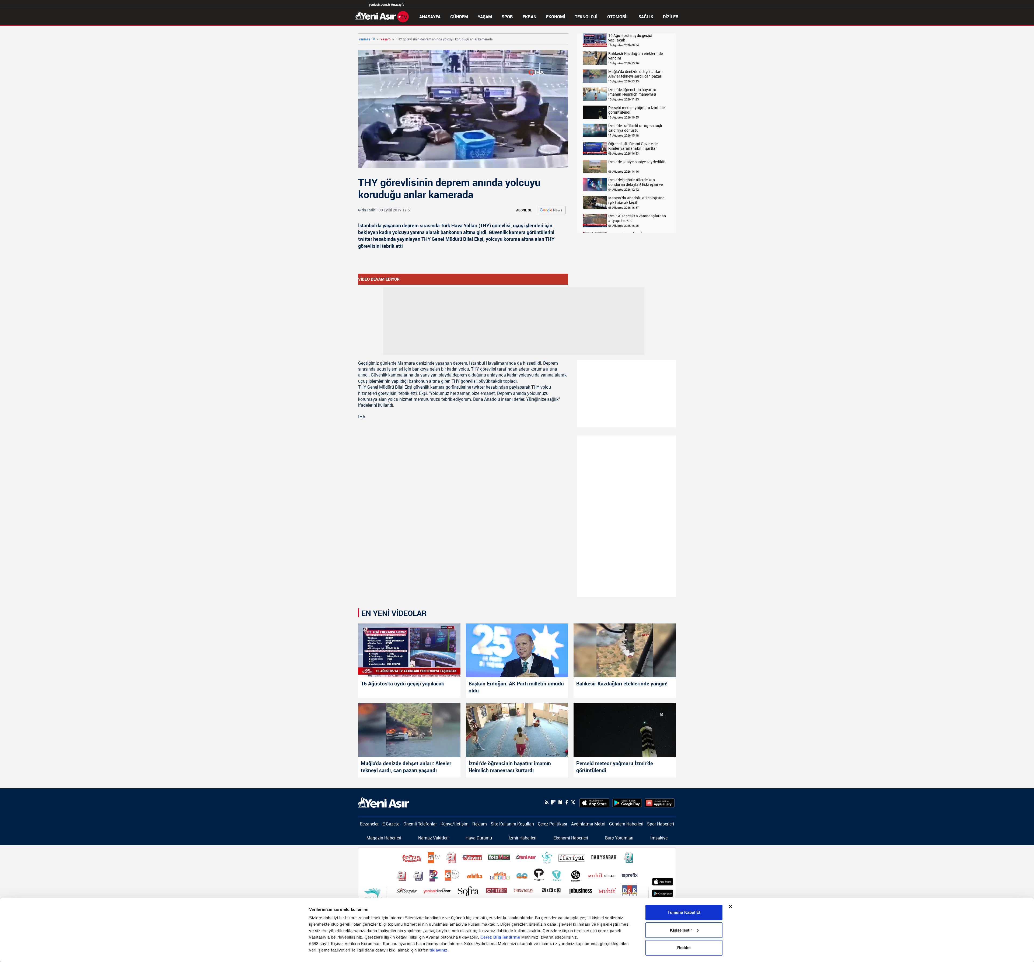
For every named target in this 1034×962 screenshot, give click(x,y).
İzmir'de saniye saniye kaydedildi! (636, 162)
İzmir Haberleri (522, 838)
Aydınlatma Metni (588, 824)
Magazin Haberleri (383, 838)
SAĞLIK (645, 17)
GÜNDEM (459, 17)
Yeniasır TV (367, 39)
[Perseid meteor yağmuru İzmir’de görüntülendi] (595, 112)
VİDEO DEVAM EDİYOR (379, 279)
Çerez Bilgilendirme (500, 937)
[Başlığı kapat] (730, 906)
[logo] (383, 801)
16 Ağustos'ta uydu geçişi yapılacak (630, 37)
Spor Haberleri (660, 824)
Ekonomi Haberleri (570, 838)
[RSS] (547, 802)
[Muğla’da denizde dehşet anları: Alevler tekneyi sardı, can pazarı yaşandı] (409, 730)
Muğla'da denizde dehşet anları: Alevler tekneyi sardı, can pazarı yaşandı (635, 73)
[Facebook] (566, 802)
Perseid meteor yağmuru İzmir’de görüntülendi (636, 110)
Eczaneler (369, 824)
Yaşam (385, 39)
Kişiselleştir (681, 930)
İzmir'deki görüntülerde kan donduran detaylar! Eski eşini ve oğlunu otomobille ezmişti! (635, 182)
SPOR (507, 17)
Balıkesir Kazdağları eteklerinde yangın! (635, 55)
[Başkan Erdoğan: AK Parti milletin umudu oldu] (517, 650)
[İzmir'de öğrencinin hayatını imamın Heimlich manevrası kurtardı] (595, 94)
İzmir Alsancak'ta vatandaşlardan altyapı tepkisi (637, 218)
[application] (463, 109)
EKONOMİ (555, 17)
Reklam (479, 824)
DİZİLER (671, 17)
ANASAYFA (430, 17)
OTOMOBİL (618, 17)
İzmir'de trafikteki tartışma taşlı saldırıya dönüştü (635, 128)
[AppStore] (594, 802)
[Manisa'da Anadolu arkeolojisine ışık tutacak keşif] (595, 203)
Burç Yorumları (619, 838)
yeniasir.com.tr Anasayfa (386, 4)
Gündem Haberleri (626, 824)
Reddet (684, 947)
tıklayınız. (439, 950)
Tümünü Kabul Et (684, 912)
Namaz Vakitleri (433, 838)
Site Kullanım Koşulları (512, 824)
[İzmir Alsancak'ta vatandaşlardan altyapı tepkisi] (595, 221)
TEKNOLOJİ (586, 17)
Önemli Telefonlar (420, 824)
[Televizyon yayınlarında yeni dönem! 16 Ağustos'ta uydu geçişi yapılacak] (595, 40)
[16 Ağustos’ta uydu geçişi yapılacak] (409, 650)
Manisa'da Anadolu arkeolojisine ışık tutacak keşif (636, 200)
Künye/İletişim (455, 824)
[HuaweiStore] (660, 802)
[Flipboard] (553, 802)
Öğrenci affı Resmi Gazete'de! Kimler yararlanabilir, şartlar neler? (633, 146)
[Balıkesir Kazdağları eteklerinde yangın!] (595, 58)
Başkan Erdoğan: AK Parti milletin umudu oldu (516, 687)
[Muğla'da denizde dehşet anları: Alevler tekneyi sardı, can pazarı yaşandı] (595, 76)
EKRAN (529, 17)
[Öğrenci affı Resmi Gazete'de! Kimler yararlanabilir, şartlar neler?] (595, 148)
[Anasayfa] (382, 16)
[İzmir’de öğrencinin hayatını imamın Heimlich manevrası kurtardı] (517, 730)
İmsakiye (659, 838)
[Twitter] (573, 802)
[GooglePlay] (627, 802)
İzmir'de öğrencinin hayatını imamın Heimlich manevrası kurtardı (632, 92)
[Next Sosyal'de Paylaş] (560, 802)
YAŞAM (485, 17)
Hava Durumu (479, 838)
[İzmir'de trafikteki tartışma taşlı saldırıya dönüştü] (595, 130)
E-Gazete (390, 824)
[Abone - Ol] (551, 210)
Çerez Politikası (552, 824)
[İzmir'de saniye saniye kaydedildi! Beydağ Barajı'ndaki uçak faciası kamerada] (595, 166)
